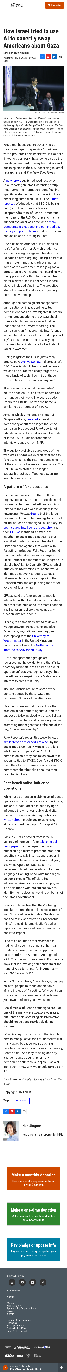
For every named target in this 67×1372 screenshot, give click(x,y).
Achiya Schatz (31, 361)
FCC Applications (16, 1325)
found (35, 513)
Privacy (11, 1311)
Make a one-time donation (33, 1210)
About (10, 1297)
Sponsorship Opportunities (21, 1308)
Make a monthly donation (33, 1174)
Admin (10, 1314)
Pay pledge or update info (33, 1245)
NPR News (20, 1100)
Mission (11, 1303)
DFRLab (15, 532)
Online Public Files (16, 1328)
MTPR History (14, 1306)
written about (12, 820)
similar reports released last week (26, 742)
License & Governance (19, 1320)
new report (13, 180)
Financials (12, 1323)
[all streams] (62, 1367)
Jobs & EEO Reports (17, 1331)
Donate (56, 5)
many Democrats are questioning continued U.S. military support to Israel (32, 226)
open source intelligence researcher (28, 527)
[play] (5, 1367)
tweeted (32, 419)
